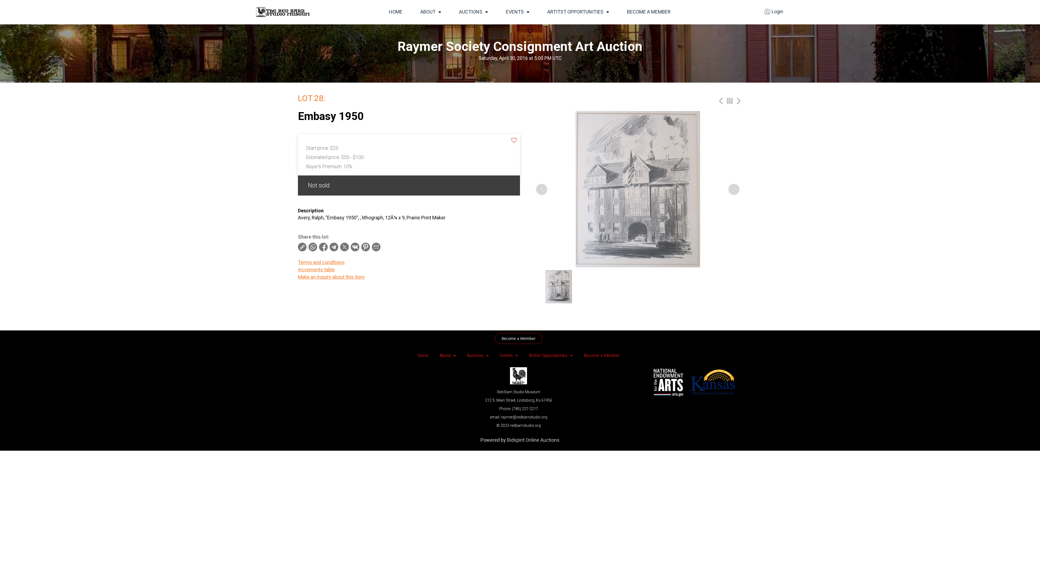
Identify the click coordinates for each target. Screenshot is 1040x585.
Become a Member (649, 12)
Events (515, 12)
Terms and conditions (321, 262)
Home (395, 12)
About (427, 12)
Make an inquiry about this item (331, 277)
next (738, 101)
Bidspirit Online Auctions (533, 440)
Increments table (316, 269)
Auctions (470, 12)
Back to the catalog (729, 101)
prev (720, 101)
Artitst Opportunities (575, 12)
